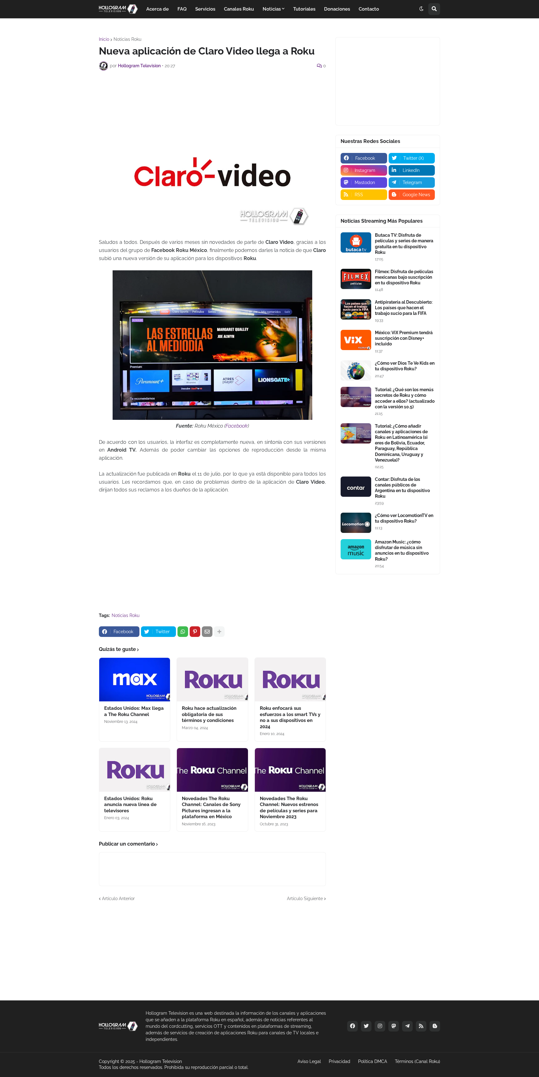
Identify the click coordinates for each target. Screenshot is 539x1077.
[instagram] (380, 1026)
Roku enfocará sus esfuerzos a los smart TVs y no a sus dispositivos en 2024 (290, 717)
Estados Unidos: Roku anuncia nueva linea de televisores (130, 805)
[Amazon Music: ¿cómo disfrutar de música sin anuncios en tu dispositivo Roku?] (356, 549)
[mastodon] (393, 1026)
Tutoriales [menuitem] (304, 9)
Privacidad (339, 1061)
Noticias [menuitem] (272, 9)
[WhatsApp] (182, 631)
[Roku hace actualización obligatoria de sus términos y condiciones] (212, 679)
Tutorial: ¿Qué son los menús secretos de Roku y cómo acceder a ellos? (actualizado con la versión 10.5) (405, 398)
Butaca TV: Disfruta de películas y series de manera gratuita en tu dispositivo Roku (404, 244)
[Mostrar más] (219, 631)
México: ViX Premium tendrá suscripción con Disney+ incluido (404, 338)
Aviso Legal (309, 1061)
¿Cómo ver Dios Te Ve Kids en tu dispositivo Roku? (405, 366)
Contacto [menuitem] (369, 9)
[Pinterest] (195, 631)
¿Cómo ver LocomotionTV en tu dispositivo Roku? (404, 518)
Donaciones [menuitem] (337, 9)
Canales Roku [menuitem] (239, 9)
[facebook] (352, 1026)
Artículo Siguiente (305, 898)
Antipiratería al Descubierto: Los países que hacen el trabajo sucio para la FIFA (403, 308)
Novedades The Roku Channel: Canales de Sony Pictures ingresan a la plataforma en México (211, 808)
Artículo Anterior (118, 898)
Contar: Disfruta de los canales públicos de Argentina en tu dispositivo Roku (402, 488)
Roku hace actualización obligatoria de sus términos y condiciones (209, 714)
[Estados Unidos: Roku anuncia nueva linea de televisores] (134, 770)
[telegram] (407, 1026)
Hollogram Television (160, 1061)
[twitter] (366, 1026)
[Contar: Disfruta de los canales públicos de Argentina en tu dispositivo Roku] (356, 487)
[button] (421, 9)
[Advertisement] (212, 92)
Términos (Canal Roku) (417, 1061)
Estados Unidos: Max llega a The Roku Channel (134, 711)
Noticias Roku (127, 39)
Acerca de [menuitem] (157, 9)
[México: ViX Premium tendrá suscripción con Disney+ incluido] (356, 340)
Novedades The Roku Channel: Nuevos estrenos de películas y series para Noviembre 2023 (289, 808)
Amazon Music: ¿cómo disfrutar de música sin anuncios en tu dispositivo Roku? (402, 550)
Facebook (237, 426)
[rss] (421, 1026)
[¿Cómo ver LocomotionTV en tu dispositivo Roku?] (356, 523)
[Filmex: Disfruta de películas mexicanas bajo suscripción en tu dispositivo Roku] (356, 279)
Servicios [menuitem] (205, 9)
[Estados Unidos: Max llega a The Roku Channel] (134, 679)
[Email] (207, 631)
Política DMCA (372, 1061)
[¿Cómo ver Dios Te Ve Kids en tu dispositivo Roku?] (356, 370)
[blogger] (435, 1026)
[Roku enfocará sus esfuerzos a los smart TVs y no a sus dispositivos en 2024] (290, 679)
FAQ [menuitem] (182, 9)
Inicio (104, 39)
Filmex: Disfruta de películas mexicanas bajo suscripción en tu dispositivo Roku (404, 277)
